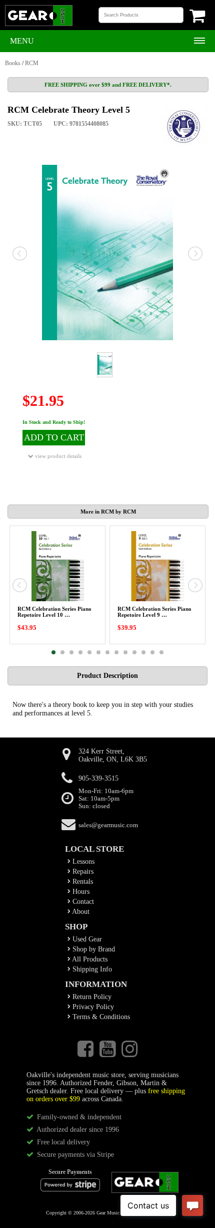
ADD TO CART (54, 437)
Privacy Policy (92, 1007)
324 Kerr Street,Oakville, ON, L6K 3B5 (112, 755)
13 (162, 652)
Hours (80, 891)
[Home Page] (39, 25)
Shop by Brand (92, 949)
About (80, 911)
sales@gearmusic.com (108, 825)
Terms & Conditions (100, 1017)
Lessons (82, 861)
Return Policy (91, 997)
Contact (82, 901)
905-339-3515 (98, 778)
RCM (31, 63)
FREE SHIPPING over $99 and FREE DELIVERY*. (108, 85)
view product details (58, 456)
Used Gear (86, 939)
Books (12, 63)
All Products (89, 959)
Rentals (81, 881)
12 (152, 652)
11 (144, 652)
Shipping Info (91, 969)
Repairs (82, 871)
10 (134, 652)
